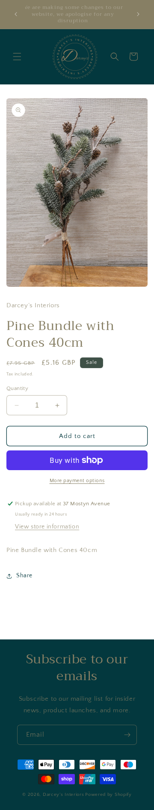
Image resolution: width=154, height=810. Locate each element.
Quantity (17, 388)
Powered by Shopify (108, 794)
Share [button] (24, 575)
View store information (47, 526)
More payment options (77, 480)
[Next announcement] (138, 14)
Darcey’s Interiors (63, 794)
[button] (17, 56)
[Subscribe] (127, 735)
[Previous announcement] (15, 14)
